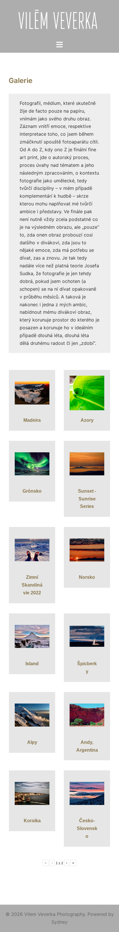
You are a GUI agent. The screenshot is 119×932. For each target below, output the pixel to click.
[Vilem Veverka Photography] (59, 19)
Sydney (59, 922)
